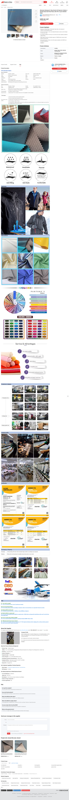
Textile (5, 7)
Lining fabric (20, 765)
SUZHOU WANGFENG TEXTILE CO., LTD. (48, 14)
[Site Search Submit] (45, 2)
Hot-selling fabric (3, 765)
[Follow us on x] (61, 790)
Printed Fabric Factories (36, 782)
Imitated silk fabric (37, 766)
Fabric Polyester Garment (57, 782)
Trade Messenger (17, 790)
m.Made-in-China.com (37, 794)
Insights (56, 793)
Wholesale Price (40, 793)
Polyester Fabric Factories (15, 782)
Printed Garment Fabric (5, 785)
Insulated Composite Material (46, 778)
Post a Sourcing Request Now (29, 733)
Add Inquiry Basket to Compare (19, 39)
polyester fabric (53, 766)
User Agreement (40, 796)
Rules (67, 5)
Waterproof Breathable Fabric (35, 778)
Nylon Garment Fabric (14, 785)
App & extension (55, 5)
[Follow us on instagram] (63, 790)
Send (8, 733)
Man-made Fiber (15, 778)
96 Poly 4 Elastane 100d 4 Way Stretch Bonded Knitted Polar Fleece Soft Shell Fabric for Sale (21, 754)
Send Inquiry (46, 23)
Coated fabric (20, 766)
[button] (56, 2)
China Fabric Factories (5, 782)
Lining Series (10, 667)
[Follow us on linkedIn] (67, 790)
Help (50, 5)
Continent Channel (46, 793)
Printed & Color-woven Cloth (6, 778)
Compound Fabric (10, 7)
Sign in (67, 2)
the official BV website (24, 630)
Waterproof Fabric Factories (25, 782)
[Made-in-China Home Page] (6, 2)
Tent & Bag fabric (37, 765)
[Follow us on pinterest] (66, 790)
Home (2, 7)
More (2, 787)
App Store (4, 790)
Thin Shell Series (22, 667)
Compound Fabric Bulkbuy (46, 785)
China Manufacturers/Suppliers (26, 793)
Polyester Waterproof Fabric (46, 782)
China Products (19, 793)
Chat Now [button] (62, 23)
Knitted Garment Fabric (24, 785)
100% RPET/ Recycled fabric (5, 766)
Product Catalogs (15, 763)
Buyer (45, 5)
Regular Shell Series (16, 667)
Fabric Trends (38, 785)
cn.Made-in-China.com (44, 794)
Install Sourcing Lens (26, 790)
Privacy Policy (50, 796)
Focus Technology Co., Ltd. (27, 796)
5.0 (56, 65)
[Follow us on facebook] (60, 790)
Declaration (45, 796)
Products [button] (17, 2)
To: (6, 722)
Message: (5, 725)
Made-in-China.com (30, 794)
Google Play (9, 790)
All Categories (4, 5)
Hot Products (14, 793)
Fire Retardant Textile (57, 778)
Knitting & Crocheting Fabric (24, 778)
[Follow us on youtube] (64, 790)
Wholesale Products (34, 793)
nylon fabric (3, 768)
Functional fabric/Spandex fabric (56, 765)
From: (6, 719)
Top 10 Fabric (32, 785)
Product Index (52, 793)
